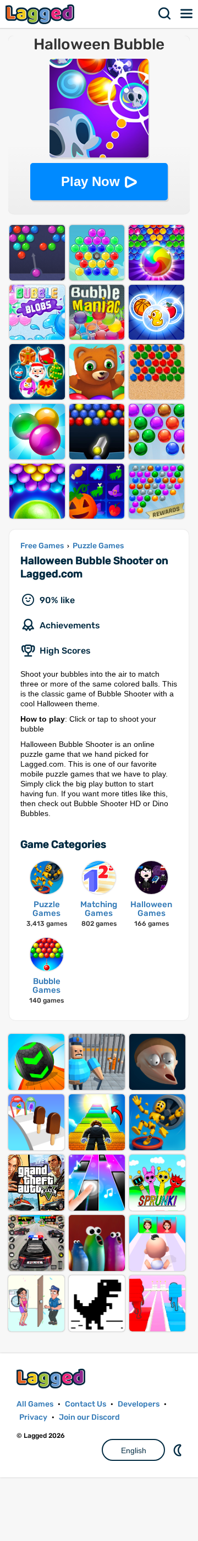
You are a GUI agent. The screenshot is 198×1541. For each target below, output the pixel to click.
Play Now (90, 181)
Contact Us (85, 1404)
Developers (139, 1404)
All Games (34, 1404)
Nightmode (179, 1450)
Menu (187, 13)
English (133, 1450)
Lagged (41, 14)
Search (165, 13)
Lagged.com (52, 1378)
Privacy (33, 1417)
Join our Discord (89, 1417)
